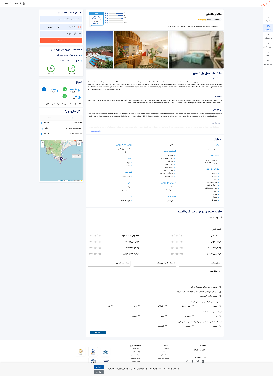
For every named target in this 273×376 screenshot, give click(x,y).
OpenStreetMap (69, 180)
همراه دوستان (186, 306)
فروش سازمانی (135, 362)
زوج (135, 306)
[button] (75, 140)
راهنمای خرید (136, 352)
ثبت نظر (97, 332)
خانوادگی (161, 306)
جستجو (61, 40)
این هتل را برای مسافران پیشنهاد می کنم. (203, 287)
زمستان (134, 316)
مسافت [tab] (50, 118)
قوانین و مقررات (135, 358)
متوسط (188, 326)
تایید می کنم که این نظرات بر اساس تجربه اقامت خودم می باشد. (196, 291)
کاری (108, 306)
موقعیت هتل (76, 156)
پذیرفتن (99, 367)
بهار (216, 316)
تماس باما (166, 352)
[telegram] (187, 361)
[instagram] (203, 361)
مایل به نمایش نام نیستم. (208, 296)
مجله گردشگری (165, 355)
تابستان (188, 316)
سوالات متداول (135, 355)
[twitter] (198, 361)
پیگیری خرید (136, 349)
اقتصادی (161, 326)
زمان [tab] (71, 118)
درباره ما (166, 349)
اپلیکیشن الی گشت (163, 358)
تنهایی (215, 306)
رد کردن (98, 372)
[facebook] (192, 361)
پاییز (162, 316)
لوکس (215, 326)
